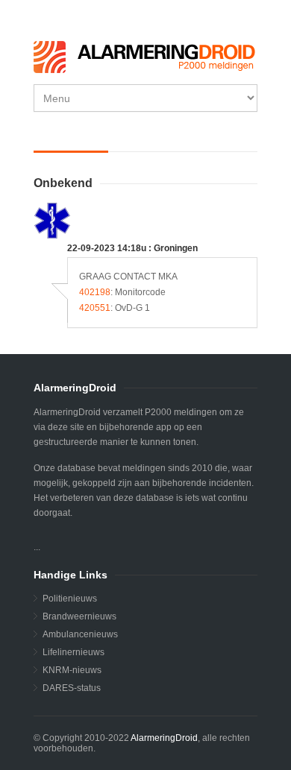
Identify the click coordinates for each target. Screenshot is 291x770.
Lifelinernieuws (73, 652)
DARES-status (72, 688)
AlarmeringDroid (164, 738)
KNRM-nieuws (72, 670)
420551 (94, 308)
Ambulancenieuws (80, 634)
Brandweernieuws (79, 616)
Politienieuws (70, 598)
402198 (94, 292)
